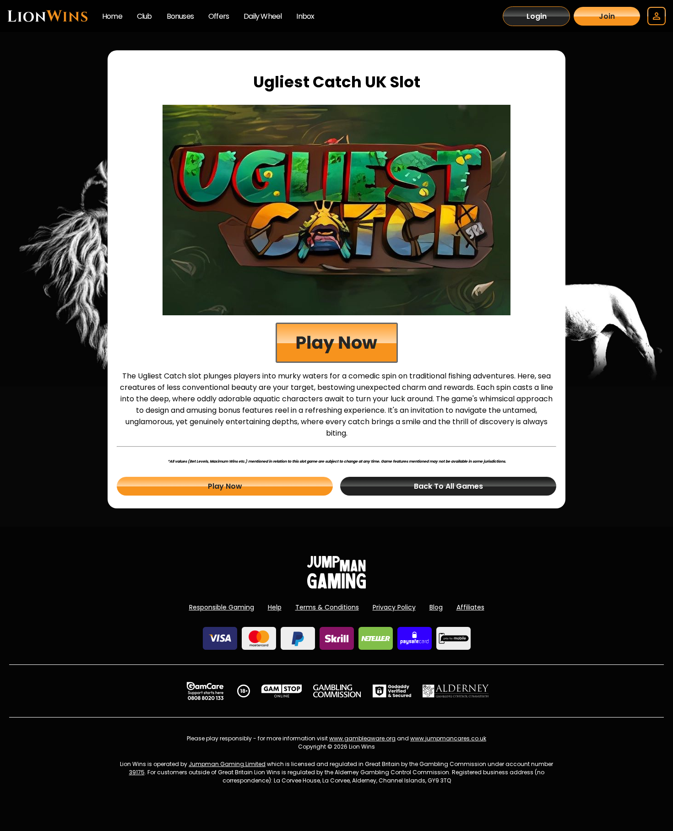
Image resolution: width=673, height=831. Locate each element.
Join (607, 16)
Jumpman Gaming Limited (227, 764)
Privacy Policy (394, 607)
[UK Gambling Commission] (337, 691)
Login (536, 16)
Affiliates (470, 607)
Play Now (225, 486)
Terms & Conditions (327, 607)
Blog (436, 607)
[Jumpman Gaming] (336, 586)
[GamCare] (205, 691)
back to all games (448, 486)
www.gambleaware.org (362, 738)
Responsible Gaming (221, 607)
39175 (137, 772)
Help (275, 607)
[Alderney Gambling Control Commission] (456, 691)
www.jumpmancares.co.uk (448, 738)
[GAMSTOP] (281, 691)
